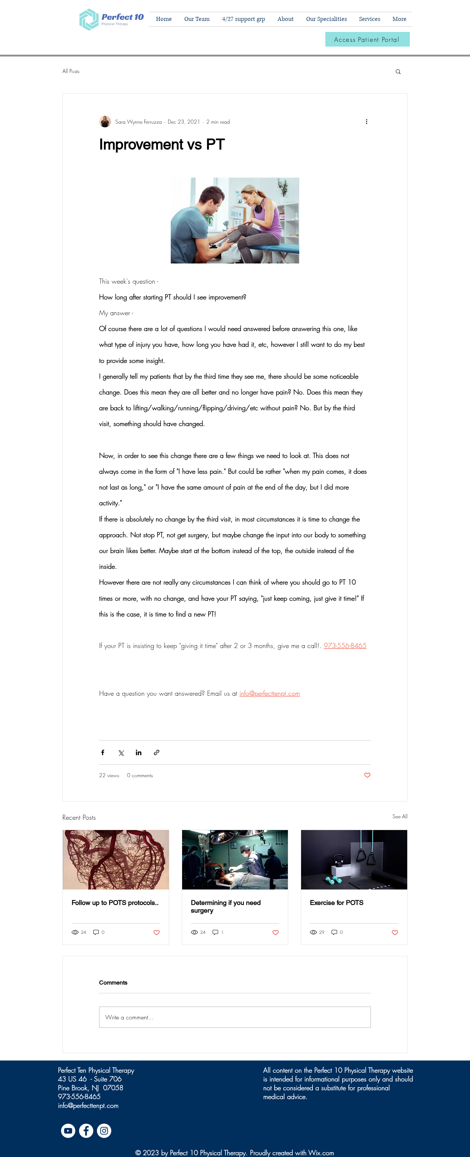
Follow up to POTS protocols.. (115, 902)
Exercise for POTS (337, 902)
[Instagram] (104, 1131)
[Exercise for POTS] (354, 859)
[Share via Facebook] (102, 752)
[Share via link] (156, 752)
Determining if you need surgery (226, 906)
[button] (325, 19)
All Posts (70, 71)
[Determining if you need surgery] (235, 859)
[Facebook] (86, 1131)
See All (400, 816)
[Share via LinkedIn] (138, 752)
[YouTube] (68, 1131)
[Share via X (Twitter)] (120, 752)
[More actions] (366, 121)
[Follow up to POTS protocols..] (116, 859)
